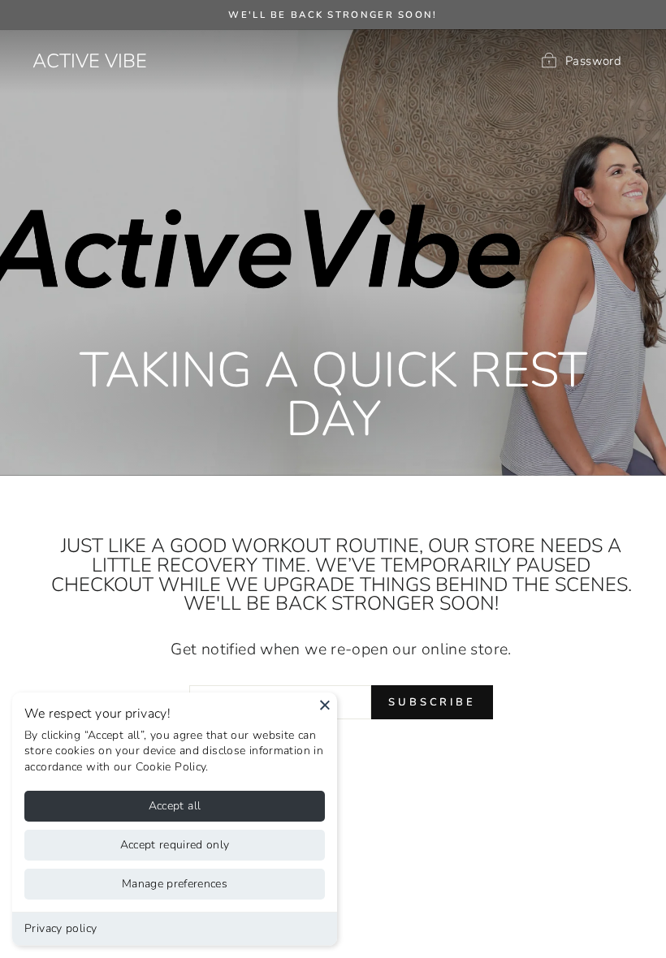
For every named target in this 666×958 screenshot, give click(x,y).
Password (593, 60)
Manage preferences (174, 883)
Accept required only (175, 844)
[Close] (325, 705)
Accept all (175, 805)
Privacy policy (60, 928)
